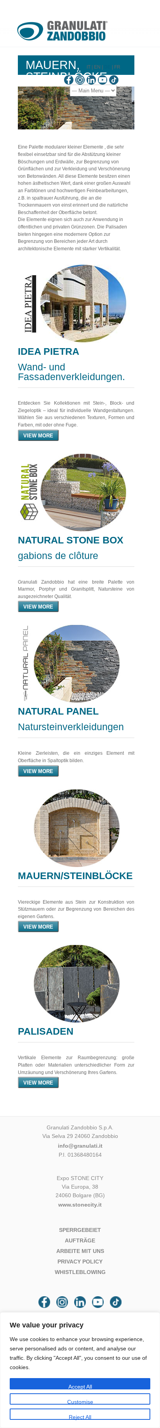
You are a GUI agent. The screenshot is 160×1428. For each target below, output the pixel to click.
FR (117, 67)
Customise (80, 1402)
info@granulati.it (80, 1146)
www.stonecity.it (80, 1205)
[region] (80, 1370)
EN (97, 67)
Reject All (80, 1417)
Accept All (80, 1386)
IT (88, 67)
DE (107, 67)
